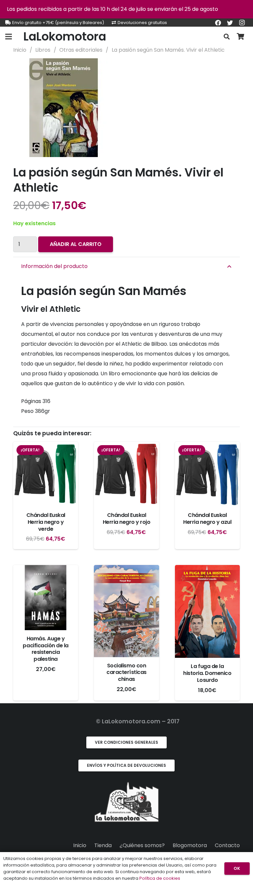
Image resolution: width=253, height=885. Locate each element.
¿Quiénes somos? (142, 845)
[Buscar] (226, 36)
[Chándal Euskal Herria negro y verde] (45, 474)
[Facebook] (218, 23)
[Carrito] (240, 36)
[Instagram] (242, 23)
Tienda (103, 845)
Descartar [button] (232, 9)
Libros (42, 50)
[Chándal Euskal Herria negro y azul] (207, 474)
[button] (229, 68)
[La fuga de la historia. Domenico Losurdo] (207, 611)
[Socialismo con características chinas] (126, 611)
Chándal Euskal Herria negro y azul (207, 518)
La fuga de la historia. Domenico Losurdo (207, 673)
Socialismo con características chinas (126, 672)
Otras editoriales (80, 50)
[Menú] (8, 36)
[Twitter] (230, 23)
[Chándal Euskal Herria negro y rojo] (126, 474)
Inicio (19, 50)
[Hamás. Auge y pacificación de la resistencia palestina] (45, 597)
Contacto (227, 845)
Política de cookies (159, 878)
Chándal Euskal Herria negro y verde (45, 522)
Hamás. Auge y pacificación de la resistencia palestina (45, 649)
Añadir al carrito (75, 244)
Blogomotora (190, 845)
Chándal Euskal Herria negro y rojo (127, 518)
